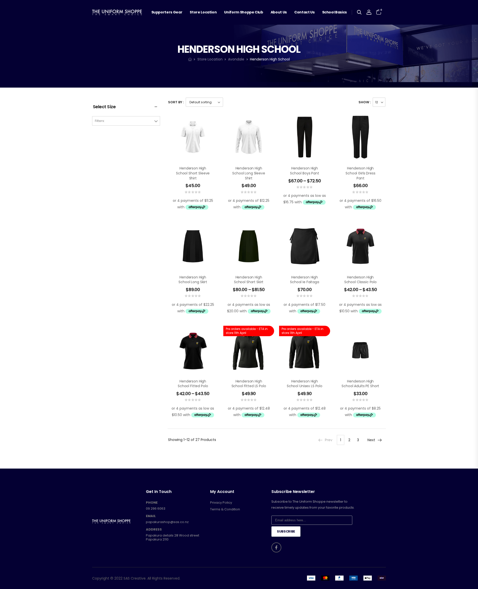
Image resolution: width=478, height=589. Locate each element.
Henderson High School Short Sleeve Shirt (193, 173)
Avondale (236, 59)
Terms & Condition (225, 509)
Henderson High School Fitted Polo (193, 384)
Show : (364, 102)
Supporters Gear (166, 12)
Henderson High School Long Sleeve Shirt (248, 173)
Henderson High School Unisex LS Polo (304, 384)
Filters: (100, 120)
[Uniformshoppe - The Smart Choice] (117, 12)
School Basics (334, 12)
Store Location (203, 12)
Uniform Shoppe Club (243, 12)
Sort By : (176, 102)
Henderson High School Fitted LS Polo (249, 384)
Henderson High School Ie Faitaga (304, 280)
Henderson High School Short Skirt (248, 280)
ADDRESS (154, 530)
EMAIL (151, 516)
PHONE (152, 503)
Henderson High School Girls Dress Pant (360, 173)
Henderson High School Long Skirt (193, 280)
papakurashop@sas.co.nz (167, 522)
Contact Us (304, 12)
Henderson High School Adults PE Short (360, 384)
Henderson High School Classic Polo (360, 280)
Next (371, 439)
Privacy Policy (221, 503)
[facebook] (276, 547)
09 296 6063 (155, 508)
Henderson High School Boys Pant (304, 171)
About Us (279, 12)
